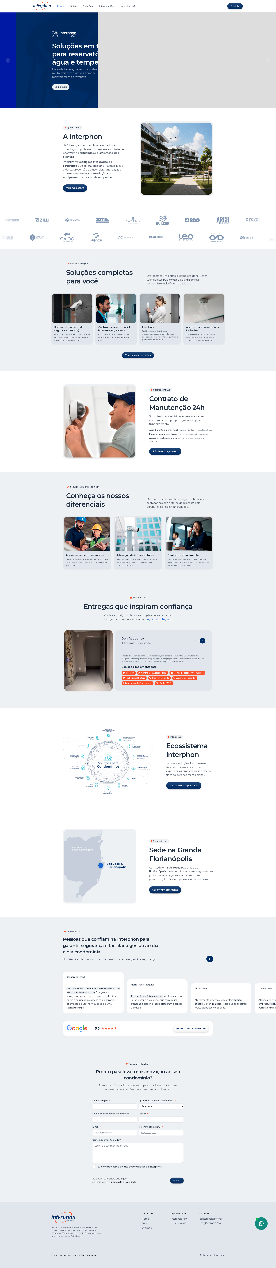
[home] (42, 6)
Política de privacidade (212, 1255)
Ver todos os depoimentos (191, 1028)
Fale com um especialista (183, 785)
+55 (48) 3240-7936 (210, 1223)
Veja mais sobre (75, 187)
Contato (235, 6)
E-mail (95, 1126)
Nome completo (101, 1100)
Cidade (142, 1113)
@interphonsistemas (210, 1218)
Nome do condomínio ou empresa (110, 1113)
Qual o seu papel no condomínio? (157, 1100)
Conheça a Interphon (50, 86)
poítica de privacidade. (123, 1182)
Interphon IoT (128, 6)
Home (60, 6)
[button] (202, 959)
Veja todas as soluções (138, 355)
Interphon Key (106, 6)
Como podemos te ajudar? (106, 1140)
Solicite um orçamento (165, 451)
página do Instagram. (159, 619)
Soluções (88, 6)
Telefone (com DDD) (150, 1126)
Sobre (73, 6)
